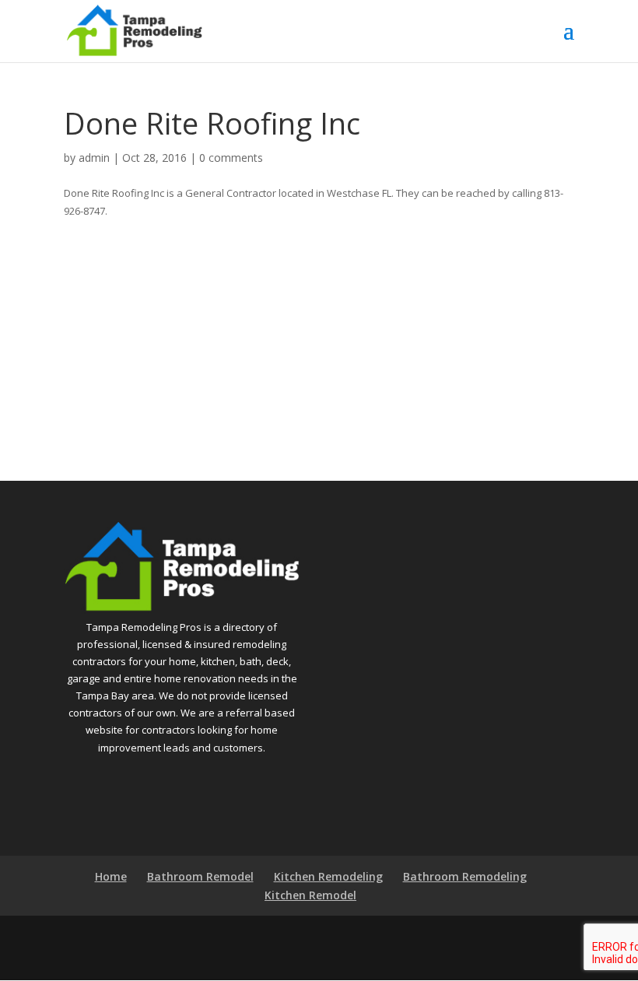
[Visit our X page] (343, 936)
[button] (568, 40)
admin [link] (94, 157)
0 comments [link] (231, 157)
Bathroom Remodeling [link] (465, 876)
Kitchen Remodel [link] (310, 895)
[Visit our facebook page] (310, 936)
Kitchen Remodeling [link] (328, 876)
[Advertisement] (319, 333)
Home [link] (111, 876)
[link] (134, 30)
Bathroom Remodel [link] (200, 876)
